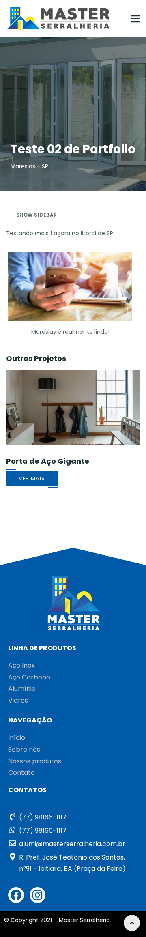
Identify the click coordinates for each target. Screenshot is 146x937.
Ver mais (32, 478)
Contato (21, 772)
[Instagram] (37, 895)
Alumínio (22, 688)
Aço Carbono (29, 677)
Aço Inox (21, 665)
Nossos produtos (34, 761)
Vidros (18, 700)
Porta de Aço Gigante (47, 461)
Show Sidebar (36, 215)
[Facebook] (16, 895)
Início (16, 737)
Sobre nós (24, 749)
